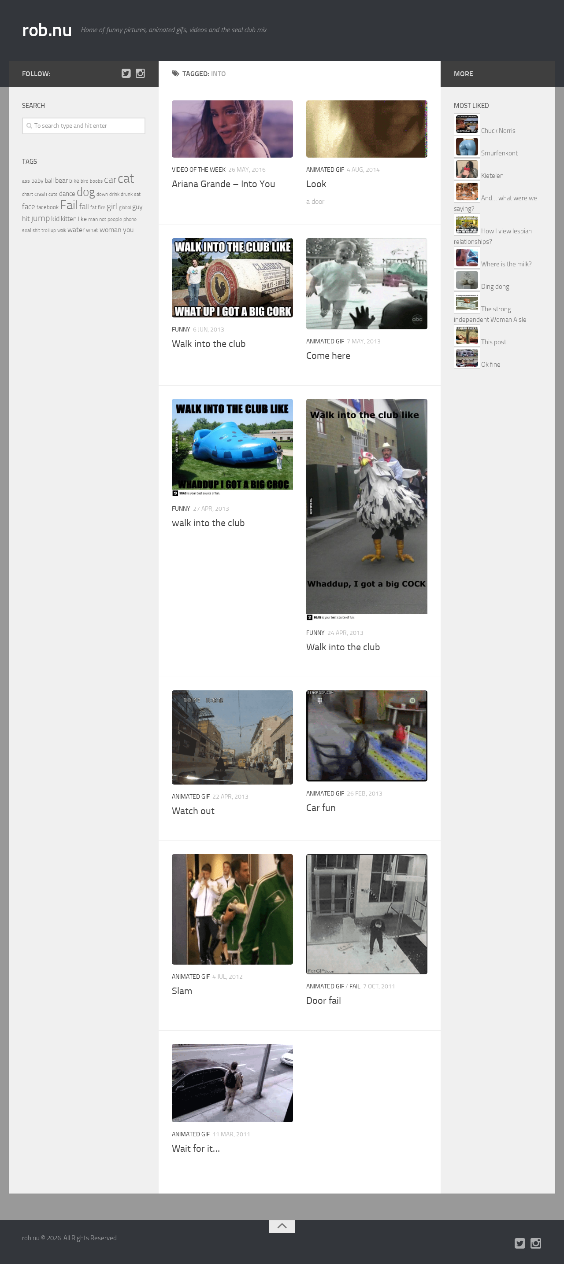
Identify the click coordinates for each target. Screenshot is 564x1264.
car (110, 179)
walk (61, 230)
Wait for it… (196, 1148)
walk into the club (208, 523)
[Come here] (366, 283)
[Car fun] (366, 735)
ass (26, 181)
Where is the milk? (506, 264)
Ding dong (495, 287)
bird (85, 181)
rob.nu (47, 30)
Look (316, 184)
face (28, 206)
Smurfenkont (499, 153)
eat (137, 194)
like (82, 219)
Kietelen (492, 176)
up (53, 230)
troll (45, 230)
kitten (69, 219)
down (102, 194)
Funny (181, 329)
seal (26, 230)
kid (55, 218)
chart (27, 194)
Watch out (193, 811)
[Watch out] (232, 737)
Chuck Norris (498, 131)
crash (40, 194)
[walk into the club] (232, 448)
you (128, 229)
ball (49, 180)
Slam (182, 991)
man (93, 219)
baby (37, 180)
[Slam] (232, 909)
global (125, 207)
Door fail (323, 1000)
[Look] (366, 129)
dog (86, 192)
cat (126, 178)
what (92, 230)
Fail (354, 986)
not (102, 219)
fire (101, 207)
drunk (127, 194)
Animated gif (325, 169)
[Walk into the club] (232, 277)
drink (114, 194)
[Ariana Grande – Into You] (232, 129)
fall (84, 206)
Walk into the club (209, 344)
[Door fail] (366, 914)
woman (111, 229)
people (115, 219)
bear (61, 180)
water (76, 229)
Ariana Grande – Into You (223, 184)
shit (36, 230)
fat (93, 207)
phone (130, 219)
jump (40, 218)
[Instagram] (140, 73)
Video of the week (199, 169)
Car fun (321, 808)
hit (26, 218)
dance (67, 194)
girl (112, 206)
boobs (96, 181)
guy (137, 207)
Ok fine (491, 365)
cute (53, 194)
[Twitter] (126, 73)
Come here (328, 355)
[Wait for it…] (232, 1083)
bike (74, 180)
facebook (48, 207)
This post (493, 342)
